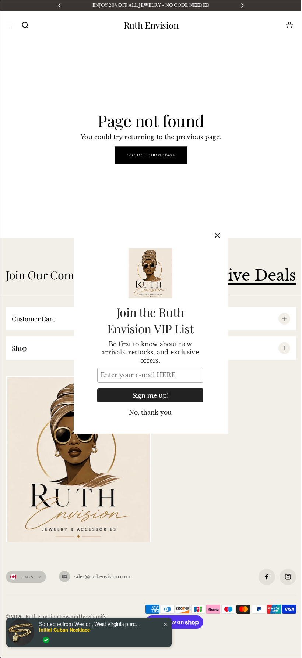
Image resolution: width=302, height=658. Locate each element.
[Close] (217, 235)
